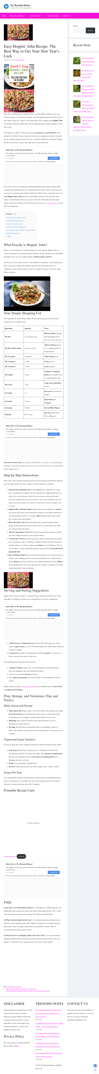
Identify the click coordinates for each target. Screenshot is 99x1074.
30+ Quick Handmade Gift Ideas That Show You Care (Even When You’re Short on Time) (48, 1013)
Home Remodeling (16, 16)
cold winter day (51, 203)
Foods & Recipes (11, 987)
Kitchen (18, 987)
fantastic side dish (29, 686)
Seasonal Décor (35, 16)
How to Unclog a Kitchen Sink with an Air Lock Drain (21, 989)
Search (75, 26)
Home (4, 16)
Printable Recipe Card (10, 856)
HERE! (16, 1046)
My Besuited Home (20, 5)
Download (21, 856)
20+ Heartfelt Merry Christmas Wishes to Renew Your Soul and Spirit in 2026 (28, 991)
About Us (66, 16)
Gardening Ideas (53, 16)
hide (15, 214)
